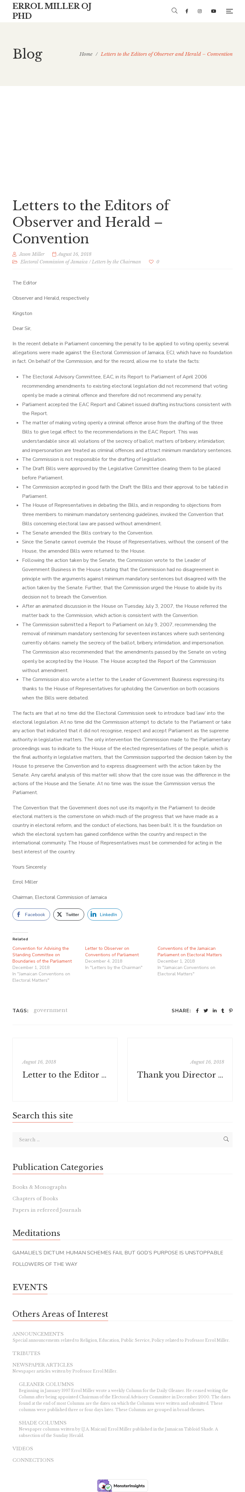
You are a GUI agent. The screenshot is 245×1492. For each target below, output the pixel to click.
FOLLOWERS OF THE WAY (44, 1264)
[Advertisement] (122, 133)
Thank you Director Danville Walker (180, 1075)
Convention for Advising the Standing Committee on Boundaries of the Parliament (42, 954)
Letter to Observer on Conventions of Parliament (112, 951)
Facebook (186, 11)
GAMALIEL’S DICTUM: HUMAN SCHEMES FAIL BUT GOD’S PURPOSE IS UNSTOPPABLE (117, 1252)
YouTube (213, 11)
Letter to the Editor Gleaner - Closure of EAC (65, 1075)
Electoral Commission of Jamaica (54, 262)
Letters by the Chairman (116, 262)
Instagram (200, 11)
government (50, 1010)
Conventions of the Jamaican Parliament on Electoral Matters (190, 951)
